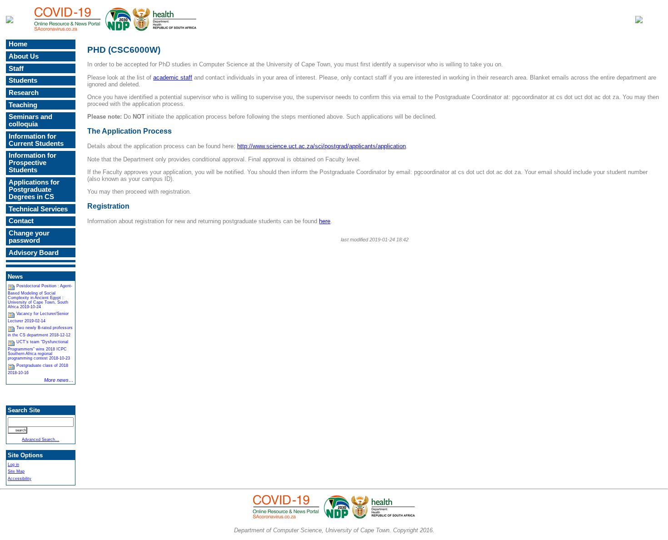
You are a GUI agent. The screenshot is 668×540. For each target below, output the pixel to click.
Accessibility (19, 478)
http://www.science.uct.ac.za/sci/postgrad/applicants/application (321, 146)
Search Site (24, 410)
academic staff (172, 77)
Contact (21, 221)
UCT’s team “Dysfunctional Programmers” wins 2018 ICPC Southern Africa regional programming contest (39, 350)
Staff (16, 68)
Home (18, 44)
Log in (13, 464)
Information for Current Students (36, 140)
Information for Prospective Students (32, 163)
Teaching (23, 105)
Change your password (29, 237)
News (15, 276)
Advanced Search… (40, 439)
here (324, 221)
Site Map (16, 471)
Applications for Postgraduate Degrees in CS (34, 189)
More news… (59, 380)
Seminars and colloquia (30, 120)
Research (24, 92)
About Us (24, 56)
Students (23, 80)
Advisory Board (34, 252)
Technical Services (38, 209)
